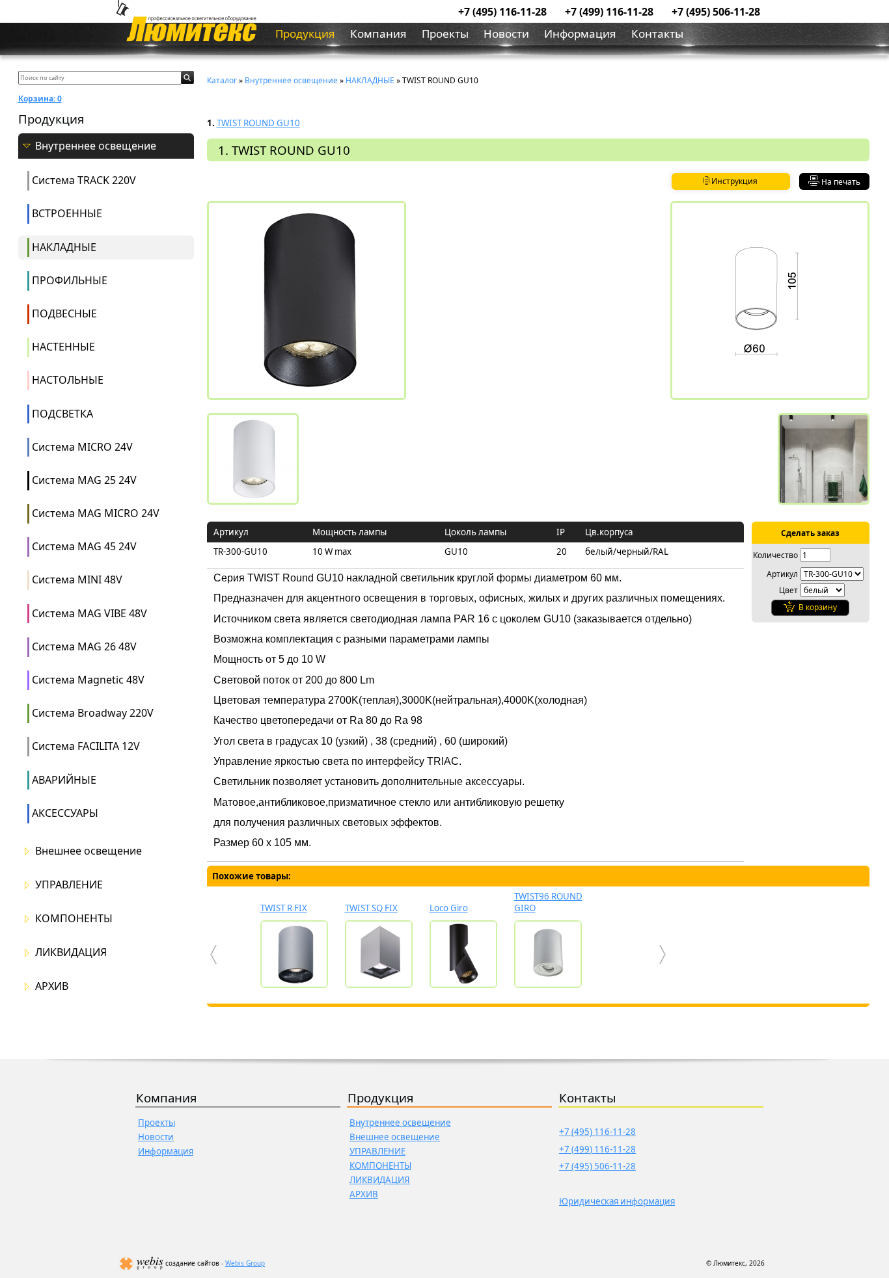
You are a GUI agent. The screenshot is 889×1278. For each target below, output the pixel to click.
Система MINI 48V (77, 579)
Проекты (445, 33)
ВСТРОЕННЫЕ (67, 213)
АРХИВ (51, 986)
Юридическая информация (617, 1201)
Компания (378, 33)
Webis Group (245, 1263)
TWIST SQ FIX (371, 908)
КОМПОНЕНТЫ (74, 918)
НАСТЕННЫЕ (63, 346)
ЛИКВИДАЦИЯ (71, 952)
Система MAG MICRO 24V (95, 513)
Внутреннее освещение (95, 146)
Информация (580, 33)
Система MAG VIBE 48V (89, 613)
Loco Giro (449, 908)
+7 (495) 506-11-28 (716, 12)
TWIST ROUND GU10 (258, 123)
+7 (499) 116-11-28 (609, 12)
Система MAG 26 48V (84, 646)
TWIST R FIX (283, 908)
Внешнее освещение (88, 851)
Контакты (657, 33)
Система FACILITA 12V (86, 746)
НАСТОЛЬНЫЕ (67, 380)
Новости (506, 33)
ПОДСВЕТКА (62, 413)
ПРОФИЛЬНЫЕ (69, 280)
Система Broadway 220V (93, 713)
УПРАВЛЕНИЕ (69, 885)
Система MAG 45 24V (84, 546)
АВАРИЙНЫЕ (64, 780)
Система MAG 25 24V (84, 480)
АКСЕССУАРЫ (65, 813)
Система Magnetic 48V (88, 679)
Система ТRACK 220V (84, 180)
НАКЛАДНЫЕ (64, 247)
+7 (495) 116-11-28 (502, 12)
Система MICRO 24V (82, 447)
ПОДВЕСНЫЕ (64, 313)
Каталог (222, 80)
